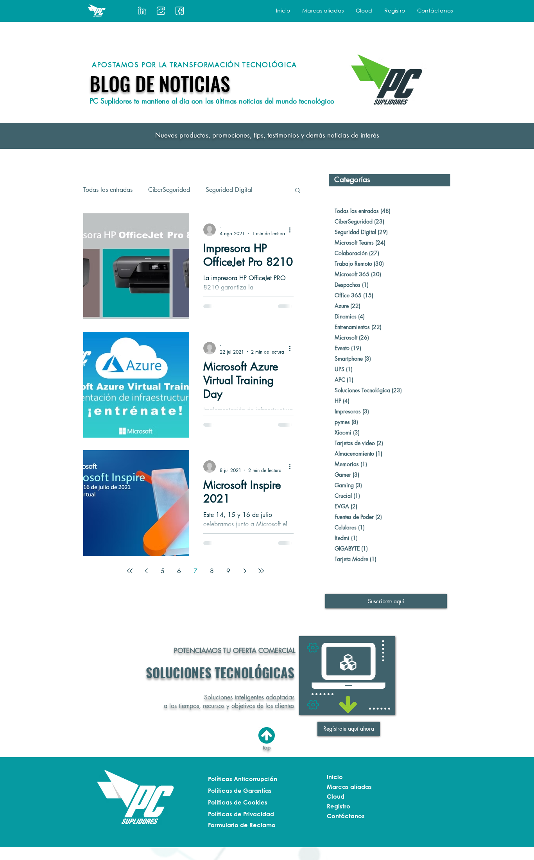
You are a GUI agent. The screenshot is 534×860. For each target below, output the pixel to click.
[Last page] (261, 571)
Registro (338, 806)
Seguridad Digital (229, 190)
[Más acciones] (292, 229)
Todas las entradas (108, 190)
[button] (322, 10)
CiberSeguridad (169, 190)
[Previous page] (146, 571)
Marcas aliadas (349, 786)
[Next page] (245, 571)
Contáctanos (346, 815)
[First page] (130, 571)
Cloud (335, 796)
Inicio (335, 776)
